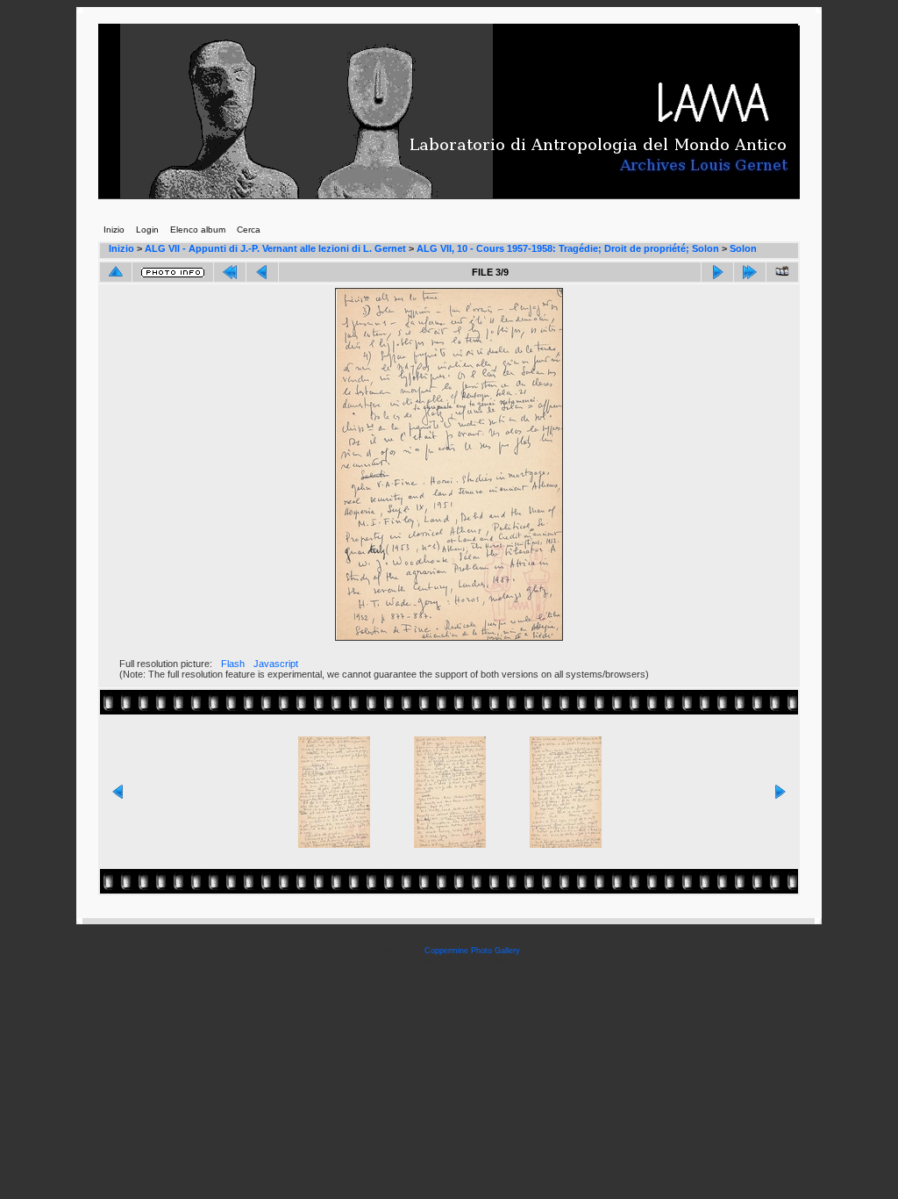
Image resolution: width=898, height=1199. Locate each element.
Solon (743, 248)
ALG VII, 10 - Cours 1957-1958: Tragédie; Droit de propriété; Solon (568, 248)
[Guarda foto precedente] (262, 272)
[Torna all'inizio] (230, 272)
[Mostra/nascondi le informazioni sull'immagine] (172, 272)
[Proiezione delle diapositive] (782, 272)
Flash (233, 663)
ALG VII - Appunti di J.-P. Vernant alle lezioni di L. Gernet (275, 248)
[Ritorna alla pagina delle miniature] (116, 272)
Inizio (121, 248)
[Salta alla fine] (750, 272)
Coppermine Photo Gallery (472, 950)
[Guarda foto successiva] (717, 272)
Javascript (275, 663)
